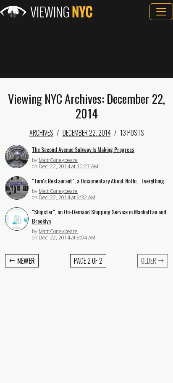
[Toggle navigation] (161, 11)
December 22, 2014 (87, 133)
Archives (41, 133)
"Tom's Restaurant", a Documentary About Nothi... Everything (98, 180)
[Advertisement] (86, 49)
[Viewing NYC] (46, 11)
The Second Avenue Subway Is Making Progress (83, 149)
